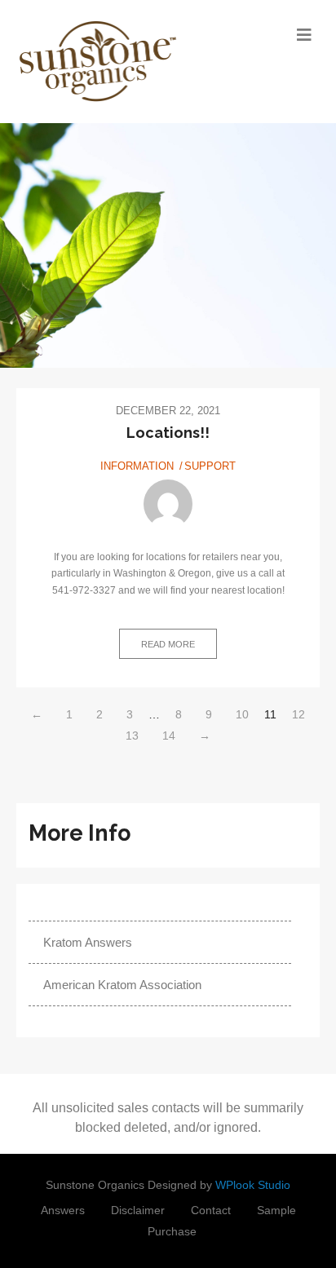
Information (137, 466)
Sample (276, 1210)
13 (132, 735)
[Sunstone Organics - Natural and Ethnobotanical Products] (130, 61)
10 (242, 714)
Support (210, 466)
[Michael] (168, 503)
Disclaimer (138, 1210)
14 (168, 735)
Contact (211, 1210)
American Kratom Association (122, 985)
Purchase (172, 1232)
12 (298, 714)
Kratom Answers (87, 942)
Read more (168, 644)
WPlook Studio (252, 1185)
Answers (63, 1210)
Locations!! (168, 432)
